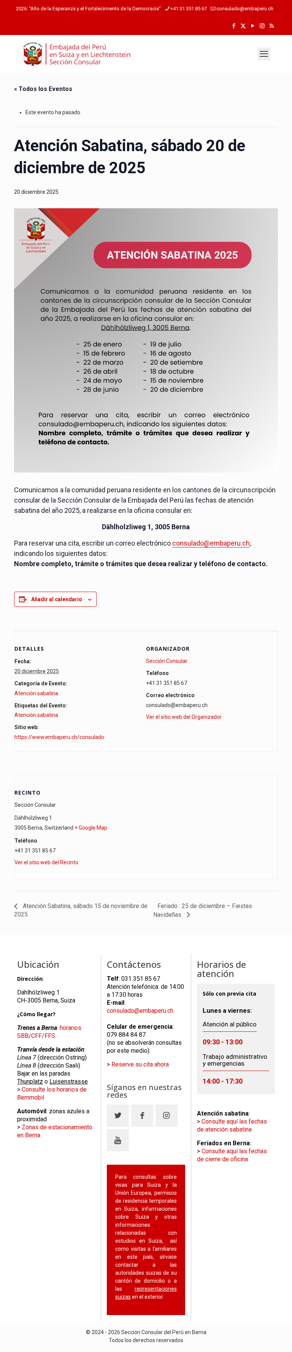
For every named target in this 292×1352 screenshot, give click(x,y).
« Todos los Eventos (43, 89)
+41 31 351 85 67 (188, 8)
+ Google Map (91, 828)
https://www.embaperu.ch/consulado (59, 737)
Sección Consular (166, 661)
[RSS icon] (272, 25)
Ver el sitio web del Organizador (184, 717)
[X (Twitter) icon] (243, 25)
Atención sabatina (36, 693)
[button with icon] (118, 1116)
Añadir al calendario (56, 599)
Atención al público (230, 1017)
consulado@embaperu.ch (244, 8)
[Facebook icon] (233, 25)
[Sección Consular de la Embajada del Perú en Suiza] (77, 54)
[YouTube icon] (253, 25)
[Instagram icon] (262, 25)
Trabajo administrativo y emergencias (235, 1060)
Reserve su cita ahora (140, 1064)
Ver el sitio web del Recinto (46, 862)
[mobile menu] (263, 54)
